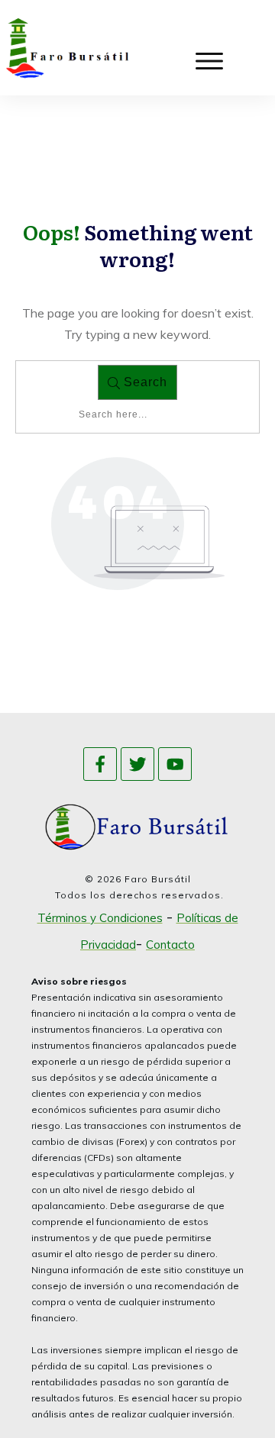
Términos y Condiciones (100, 918)
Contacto (170, 944)
